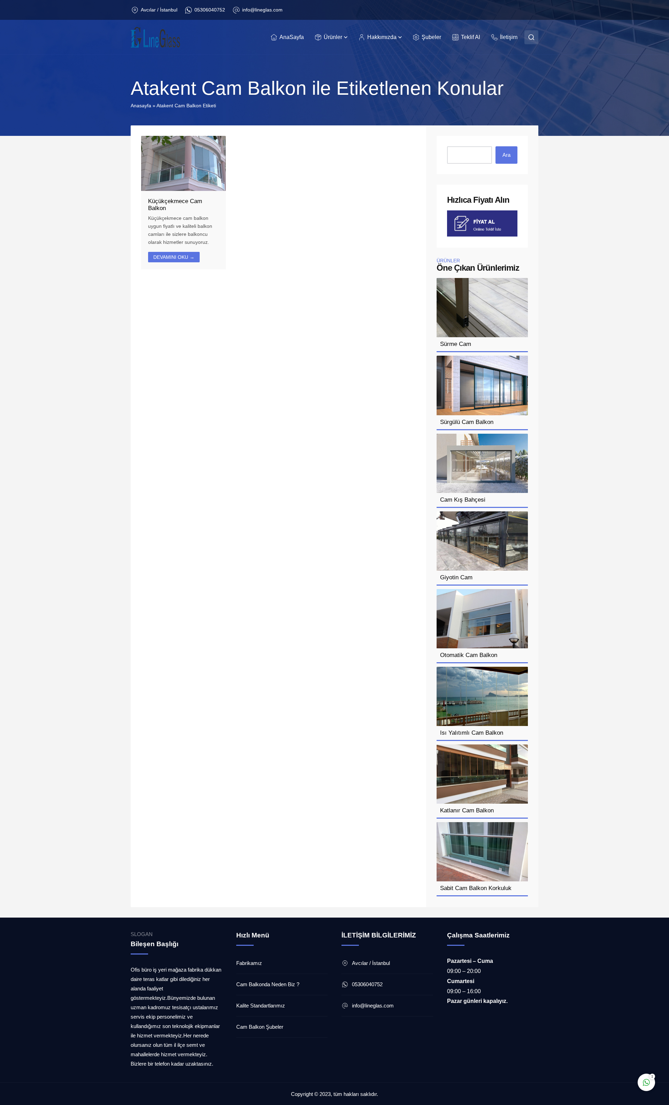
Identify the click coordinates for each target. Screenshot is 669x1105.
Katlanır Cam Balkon (467, 810)
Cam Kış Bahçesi (462, 499)
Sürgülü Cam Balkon (466, 422)
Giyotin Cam (456, 577)
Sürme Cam (455, 344)
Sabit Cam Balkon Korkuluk (476, 888)
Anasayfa (141, 105)
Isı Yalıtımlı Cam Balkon (471, 732)
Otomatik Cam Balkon (468, 655)
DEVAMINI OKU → (173, 257)
